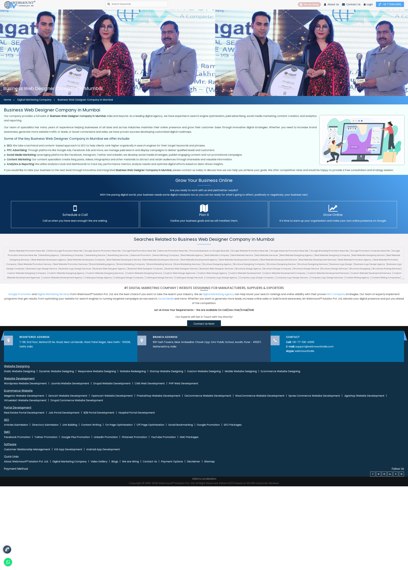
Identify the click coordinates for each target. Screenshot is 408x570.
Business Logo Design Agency (370, 264)
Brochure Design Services (334, 268)
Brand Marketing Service (160, 264)
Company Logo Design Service (292, 277)
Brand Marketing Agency (102, 264)
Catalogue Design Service (159, 277)
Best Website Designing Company (332, 255)
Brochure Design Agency (249, 268)
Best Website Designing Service (368, 255)
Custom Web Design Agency (213, 273)
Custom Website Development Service (371, 273)
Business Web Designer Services (217, 268)
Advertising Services (118, 255)
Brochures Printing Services (387, 268)
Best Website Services (267, 255)
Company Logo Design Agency (221, 277)
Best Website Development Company (239, 259)
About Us (333, 4)
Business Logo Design (341, 264)
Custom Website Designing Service (144, 273)
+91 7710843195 (391, 4)
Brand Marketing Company (131, 264)
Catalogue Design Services (189, 277)
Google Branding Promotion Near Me (330, 250)
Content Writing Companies (386, 277)
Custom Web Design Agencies (180, 273)
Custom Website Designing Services (105, 273)
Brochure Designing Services (313, 264)
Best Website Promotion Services (71, 264)
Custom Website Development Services (329, 273)
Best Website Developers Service (124, 259)
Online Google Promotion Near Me (65, 250)
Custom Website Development (245, 273)
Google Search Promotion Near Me (103, 250)
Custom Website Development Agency (63, 277)
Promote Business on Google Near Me (210, 250)
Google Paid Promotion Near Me (140, 250)
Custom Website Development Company (284, 273)
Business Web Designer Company (146, 268)
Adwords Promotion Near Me (173, 250)
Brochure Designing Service (281, 264)
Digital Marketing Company (34, 100)
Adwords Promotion (141, 255)
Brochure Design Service (307, 268)
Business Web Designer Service (181, 268)
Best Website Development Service (279, 259)
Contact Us (353, 4)
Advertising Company (72, 255)
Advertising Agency (49, 255)
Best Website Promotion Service (35, 264)
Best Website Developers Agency (49, 259)
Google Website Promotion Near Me (250, 250)
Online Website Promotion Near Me (27, 250)
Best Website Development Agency (199, 259)
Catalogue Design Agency (98, 277)
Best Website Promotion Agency (355, 259)
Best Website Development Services (318, 259)
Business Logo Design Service (42, 268)
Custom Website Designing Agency (66, 273)
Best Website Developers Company (86, 259)
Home (7, 100)
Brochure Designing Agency (217, 264)
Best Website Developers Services (161, 259)
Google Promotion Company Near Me (370, 250)
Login (369, 4)
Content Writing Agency (357, 277)
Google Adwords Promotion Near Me (290, 250)
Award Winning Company (166, 255)
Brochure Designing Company (249, 264)
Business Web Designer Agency (109, 268)
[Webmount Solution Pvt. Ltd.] (20, 5)
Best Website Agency (192, 255)
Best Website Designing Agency (296, 255)
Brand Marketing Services (187, 264)
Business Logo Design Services (75, 268)
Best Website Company (217, 255)
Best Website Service (242, 255)
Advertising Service (96, 255)
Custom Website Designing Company (27, 273)
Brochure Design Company (277, 268)
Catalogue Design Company (129, 277)
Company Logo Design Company (256, 277)
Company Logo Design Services (327, 277)
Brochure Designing (360, 268)
